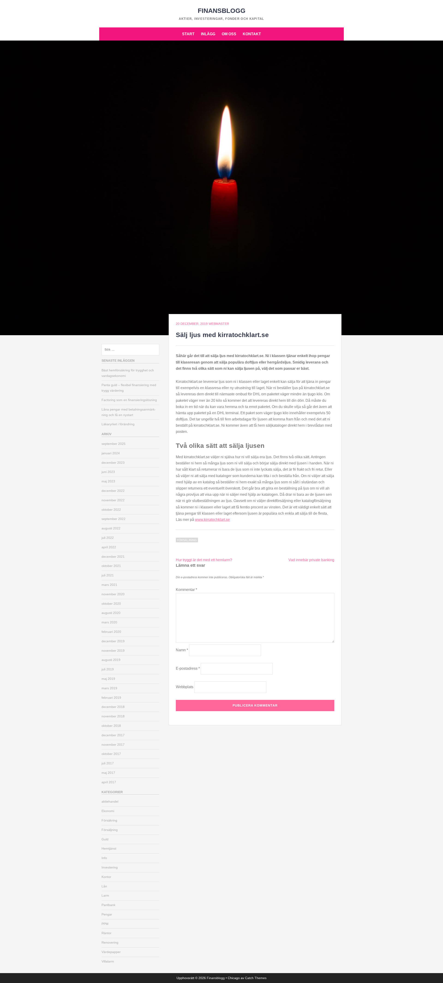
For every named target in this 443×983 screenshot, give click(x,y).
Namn (182, 650)
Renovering (110, 942)
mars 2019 (109, 688)
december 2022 (113, 491)
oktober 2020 (111, 603)
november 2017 (113, 744)
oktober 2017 (111, 754)
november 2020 (113, 594)
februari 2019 (111, 697)
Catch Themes (255, 978)
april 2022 (109, 547)
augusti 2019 (111, 660)
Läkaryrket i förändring (118, 424)
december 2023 (113, 462)
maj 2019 (108, 679)
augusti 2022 (111, 528)
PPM (105, 924)
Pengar (107, 914)
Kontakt (252, 34)
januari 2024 (111, 453)
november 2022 (113, 500)
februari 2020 (111, 632)
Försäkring (109, 820)
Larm (105, 895)
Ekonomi (108, 811)
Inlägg (208, 34)
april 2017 (109, 782)
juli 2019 (108, 669)
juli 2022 (108, 538)
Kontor (106, 877)
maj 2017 (108, 773)
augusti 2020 (111, 613)
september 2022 (114, 519)
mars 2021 (109, 585)
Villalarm (108, 961)
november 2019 (113, 650)
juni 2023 (108, 472)
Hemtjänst (109, 848)
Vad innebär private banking (311, 560)
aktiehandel (110, 801)
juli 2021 (108, 575)
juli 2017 (108, 763)
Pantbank (108, 905)
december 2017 (113, 735)
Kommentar (186, 590)
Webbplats (184, 687)
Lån (104, 886)
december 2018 (113, 707)
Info (104, 858)
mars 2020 (109, 622)
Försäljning (187, 540)
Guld (105, 839)
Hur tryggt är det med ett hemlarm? (204, 560)
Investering (110, 867)
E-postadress (188, 668)
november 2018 (113, 716)
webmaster (219, 324)
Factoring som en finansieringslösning (129, 400)
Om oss (229, 34)
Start (188, 34)
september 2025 (114, 444)
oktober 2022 (111, 509)
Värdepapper (111, 952)
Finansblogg (221, 10)
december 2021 (113, 556)
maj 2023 (108, 481)
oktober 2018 (111, 726)
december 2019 (113, 641)
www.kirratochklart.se (212, 520)
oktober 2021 (111, 566)
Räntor (106, 933)
